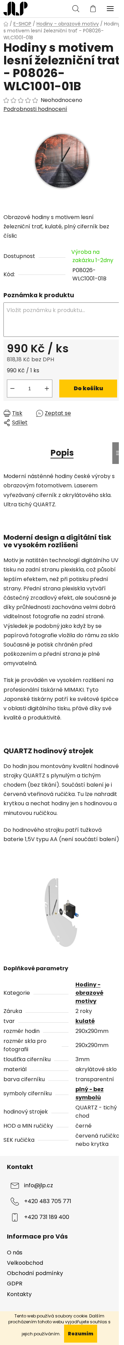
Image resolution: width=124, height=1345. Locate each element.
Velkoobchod (25, 1263)
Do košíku (88, 388)
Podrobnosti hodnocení (35, 109)
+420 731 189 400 (46, 1217)
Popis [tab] (62, 452)
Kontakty (19, 1294)
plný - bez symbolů (89, 1093)
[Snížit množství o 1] (12, 388)
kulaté (85, 1021)
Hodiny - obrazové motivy (89, 993)
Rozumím (80, 1333)
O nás (14, 1252)
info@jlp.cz (38, 1186)
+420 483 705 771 (47, 1202)
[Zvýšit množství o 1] (47, 388)
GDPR (14, 1283)
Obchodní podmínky (35, 1273)
